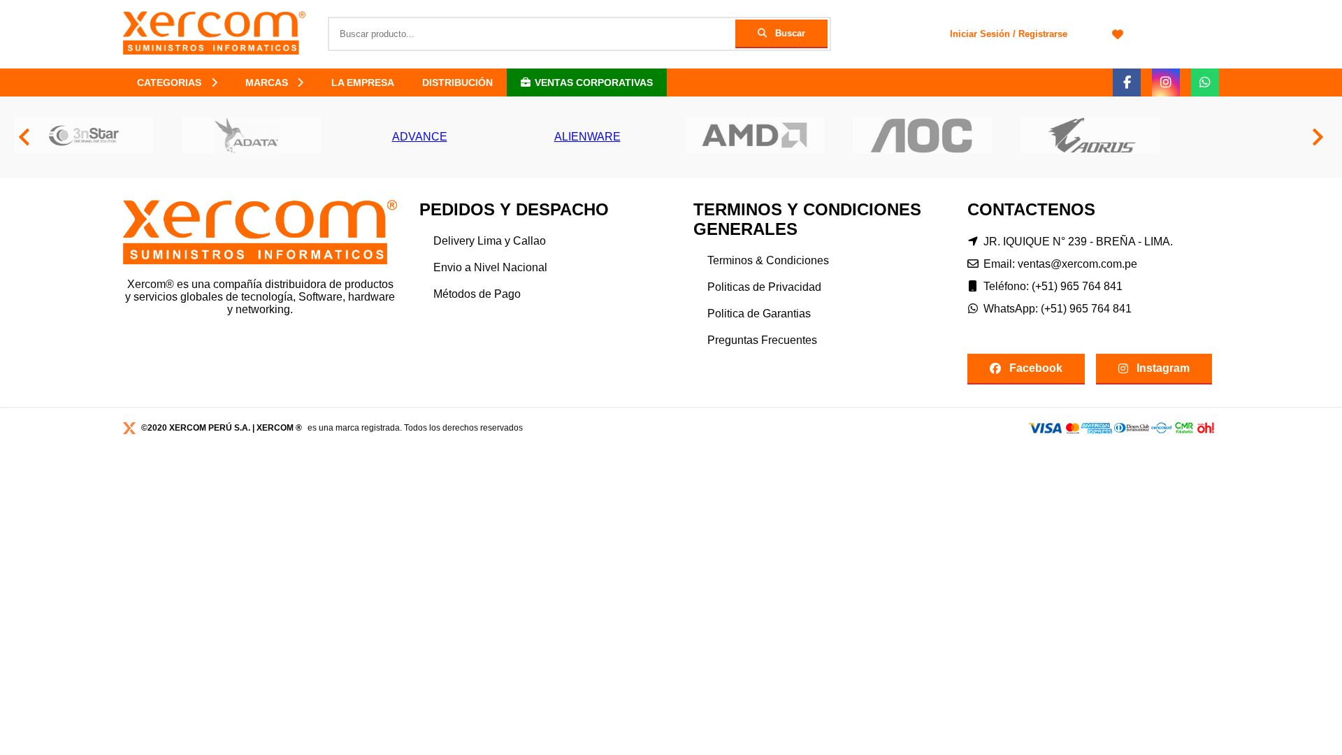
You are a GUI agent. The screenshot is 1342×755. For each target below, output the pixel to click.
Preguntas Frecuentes (762, 340)
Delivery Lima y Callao (489, 241)
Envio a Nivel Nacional (490, 267)
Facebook (1035, 368)
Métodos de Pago (477, 294)
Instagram (1163, 368)
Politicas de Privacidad (764, 287)
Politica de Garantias (759, 313)
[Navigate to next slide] (1317, 137)
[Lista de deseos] (1118, 34)
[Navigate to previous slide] (24, 137)
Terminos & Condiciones (768, 260)
